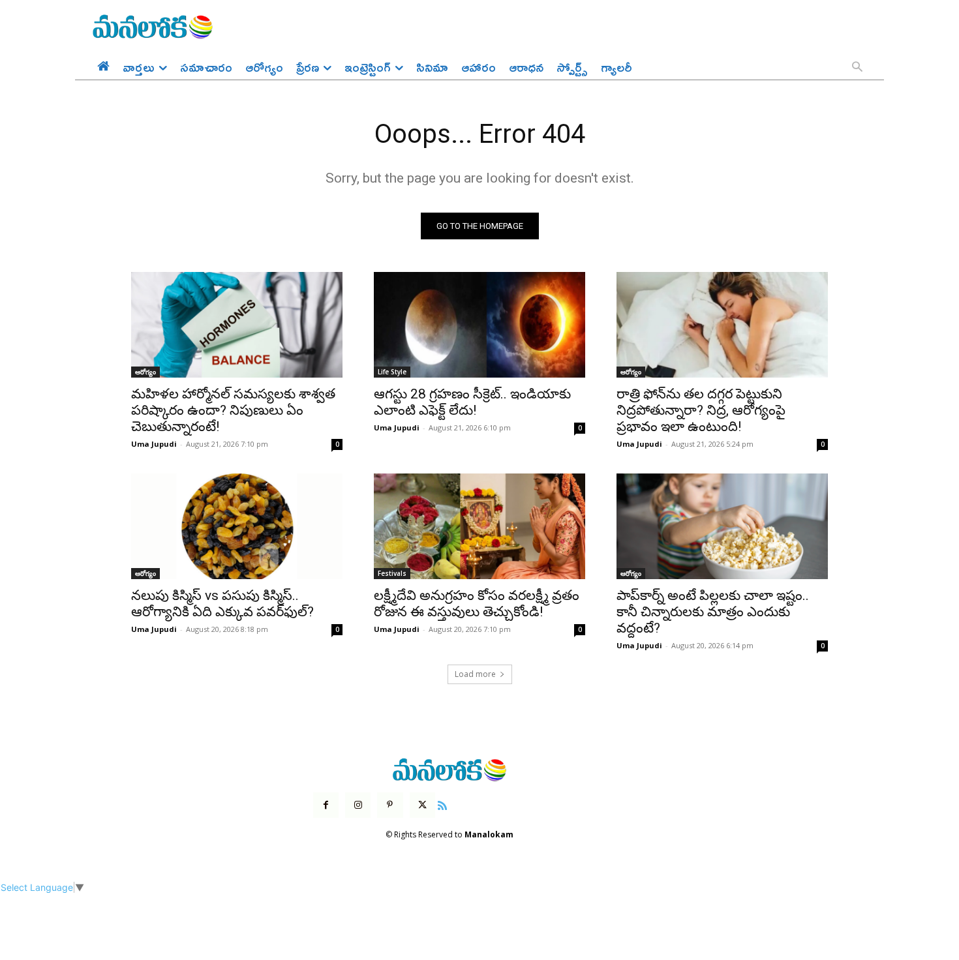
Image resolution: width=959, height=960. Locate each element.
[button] (857, 68)
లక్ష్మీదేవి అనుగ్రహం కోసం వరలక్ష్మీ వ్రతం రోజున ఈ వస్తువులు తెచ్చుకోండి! (476, 604)
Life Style (392, 371)
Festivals (392, 573)
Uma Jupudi (154, 444)
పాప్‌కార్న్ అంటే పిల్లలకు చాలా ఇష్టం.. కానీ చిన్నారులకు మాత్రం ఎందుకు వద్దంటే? (712, 612)
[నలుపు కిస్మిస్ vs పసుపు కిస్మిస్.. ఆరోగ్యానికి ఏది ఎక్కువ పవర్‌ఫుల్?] (236, 526)
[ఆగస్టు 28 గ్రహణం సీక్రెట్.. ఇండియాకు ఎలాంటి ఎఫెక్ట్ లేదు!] (479, 325)
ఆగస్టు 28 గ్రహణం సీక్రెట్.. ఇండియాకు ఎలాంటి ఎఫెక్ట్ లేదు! (472, 402)
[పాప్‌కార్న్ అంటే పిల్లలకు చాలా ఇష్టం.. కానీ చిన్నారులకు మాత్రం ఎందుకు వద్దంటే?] (722, 526)
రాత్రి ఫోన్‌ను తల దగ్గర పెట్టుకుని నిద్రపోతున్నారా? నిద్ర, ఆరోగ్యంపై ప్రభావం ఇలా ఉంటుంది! (700, 410)
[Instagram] (358, 805)
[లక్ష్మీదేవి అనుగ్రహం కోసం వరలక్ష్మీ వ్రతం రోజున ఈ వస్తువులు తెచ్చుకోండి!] (479, 526)
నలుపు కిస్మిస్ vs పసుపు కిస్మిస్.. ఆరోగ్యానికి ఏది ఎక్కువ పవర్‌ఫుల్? (222, 604)
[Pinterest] (390, 805)
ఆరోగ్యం (145, 371)
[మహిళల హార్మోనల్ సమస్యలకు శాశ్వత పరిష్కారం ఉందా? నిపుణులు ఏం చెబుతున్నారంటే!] (236, 325)
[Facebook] (326, 805)
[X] (422, 805)
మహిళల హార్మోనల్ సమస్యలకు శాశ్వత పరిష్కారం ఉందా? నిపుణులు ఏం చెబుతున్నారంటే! (233, 410)
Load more (475, 674)
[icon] (442, 803)
